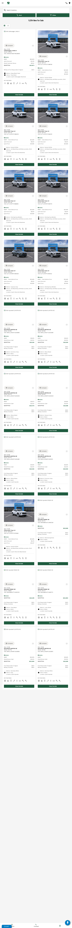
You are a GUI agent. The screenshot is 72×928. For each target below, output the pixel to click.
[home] (8, 3)
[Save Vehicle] (33, 46)
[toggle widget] (67, 922)
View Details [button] (19, 94)
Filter (54, 15)
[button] (19, 94)
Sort (20, 15)
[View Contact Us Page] (66, 3)
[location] (69, 3)
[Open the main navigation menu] (2, 3)
